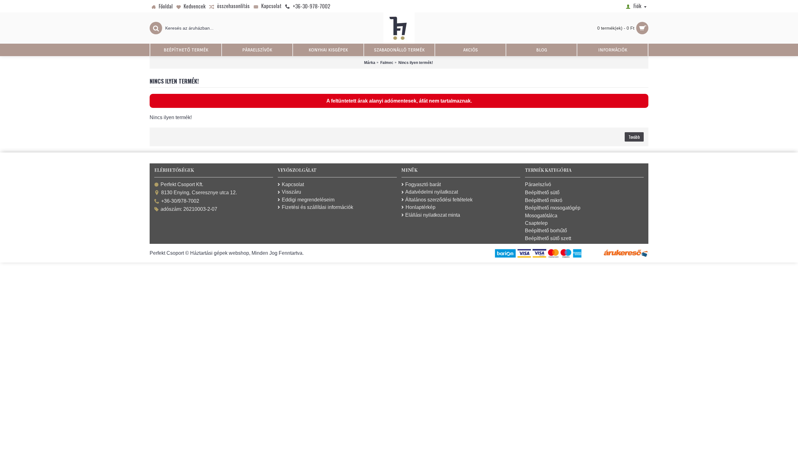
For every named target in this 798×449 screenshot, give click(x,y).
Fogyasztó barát (423, 184)
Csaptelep (536, 223)
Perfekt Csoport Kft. (182, 184)
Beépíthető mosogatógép (552, 207)
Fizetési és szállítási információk (317, 207)
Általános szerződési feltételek (439, 199)
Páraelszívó (538, 184)
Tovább (634, 136)
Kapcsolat (293, 184)
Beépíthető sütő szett (548, 238)
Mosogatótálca (541, 215)
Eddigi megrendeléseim (308, 199)
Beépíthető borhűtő (546, 230)
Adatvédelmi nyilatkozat (431, 192)
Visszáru (291, 192)
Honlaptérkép (420, 207)
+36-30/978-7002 (180, 201)
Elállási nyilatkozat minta (432, 215)
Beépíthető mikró (543, 200)
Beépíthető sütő (542, 192)
